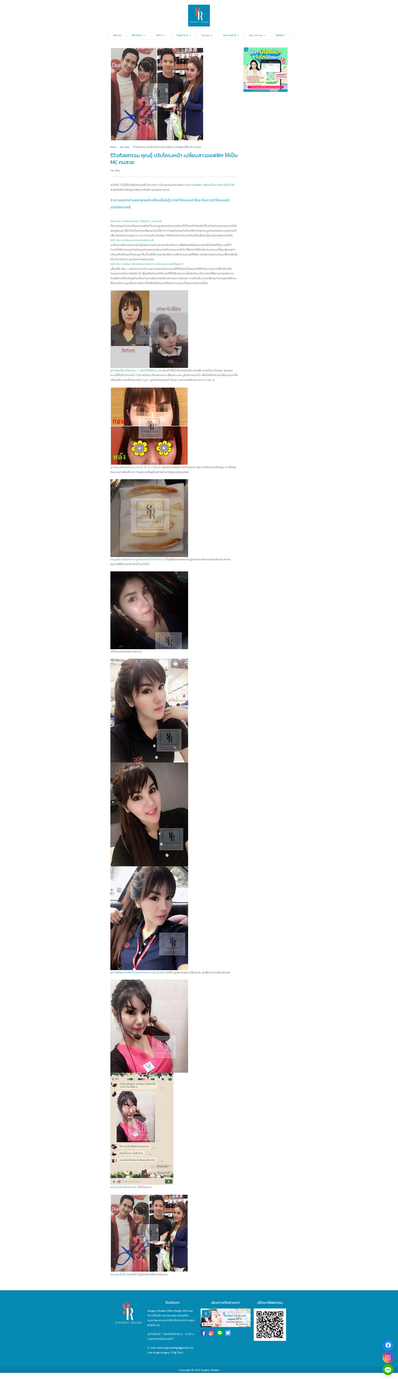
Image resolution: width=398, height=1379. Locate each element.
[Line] (388, 1369)
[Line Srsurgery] (219, 1333)
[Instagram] (388, 1357)
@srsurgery (163, 1352)
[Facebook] (388, 1345)
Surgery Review (210, 1370)
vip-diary (115, 170)
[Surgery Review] (199, 15)
